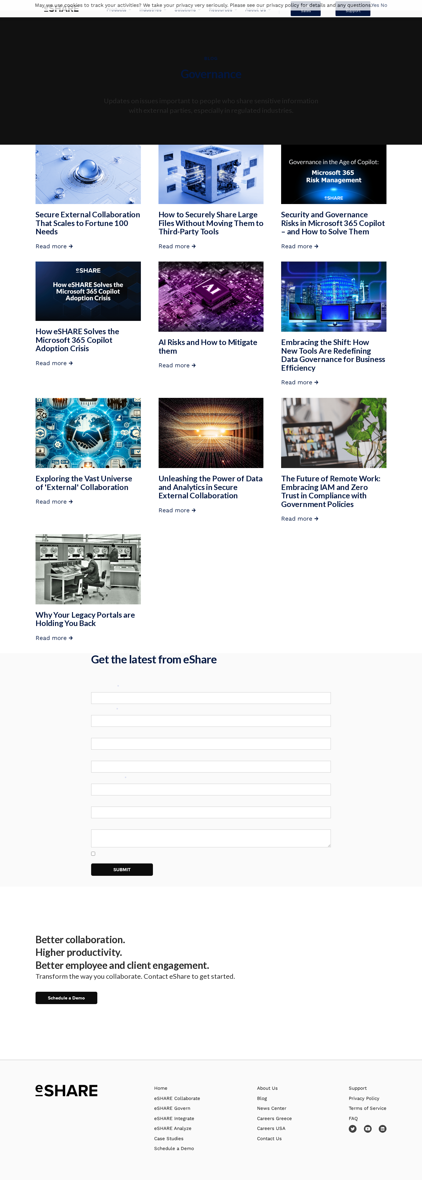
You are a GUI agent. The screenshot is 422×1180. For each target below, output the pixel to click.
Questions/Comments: (115, 823)
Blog (262, 1098)
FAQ (353, 1118)
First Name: (105, 686)
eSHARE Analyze (173, 1128)
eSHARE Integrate (174, 1118)
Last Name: (104, 709)
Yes (375, 5)
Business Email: (109, 778)
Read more (54, 246)
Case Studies (169, 1138)
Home (160, 1088)
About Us (267, 1088)
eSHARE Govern (172, 1108)
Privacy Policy (280, 852)
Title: (97, 755)
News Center (271, 1108)
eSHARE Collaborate (177, 1098)
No (384, 5)
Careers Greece (274, 1118)
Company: (102, 732)
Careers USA (271, 1128)
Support (358, 1088)
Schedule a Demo (66, 998)
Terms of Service (367, 1108)
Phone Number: (107, 801)
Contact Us (269, 1138)
